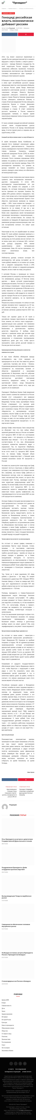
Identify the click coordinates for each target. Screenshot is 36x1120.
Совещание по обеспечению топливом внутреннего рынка (16, 925)
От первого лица (6, 1034)
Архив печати (26, 1071)
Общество (5, 1031)
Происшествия (6, 1039)
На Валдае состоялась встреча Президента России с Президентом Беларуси (17, 954)
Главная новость (8, 13)
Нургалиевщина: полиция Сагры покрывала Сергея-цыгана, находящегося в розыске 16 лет (9, 793)
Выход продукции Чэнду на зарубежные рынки (16, 897)
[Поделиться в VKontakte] (10, 34)
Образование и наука (8, 1028)
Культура (4, 1022)
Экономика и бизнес (7, 1050)
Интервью (5, 1017)
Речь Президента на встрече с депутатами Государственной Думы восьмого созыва (17, 840)
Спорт (3, 1045)
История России (6, 1019)
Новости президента (8, 1025)
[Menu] (3, 3)
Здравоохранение (7, 1014)
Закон (3, 1011)
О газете (11, 1069)
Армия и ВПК (5, 1000)
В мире (4, 1003)
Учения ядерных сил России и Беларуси (16, 981)
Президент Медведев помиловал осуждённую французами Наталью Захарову (26, 792)
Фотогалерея (6, 1048)
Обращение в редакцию (13, 1071)
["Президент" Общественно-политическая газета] (19, 3)
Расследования (6, 1042)
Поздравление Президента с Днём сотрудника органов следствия (14, 869)
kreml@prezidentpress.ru (25, 1110)
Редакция (12, 28)
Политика (4, 1036)
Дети (3, 1008)
